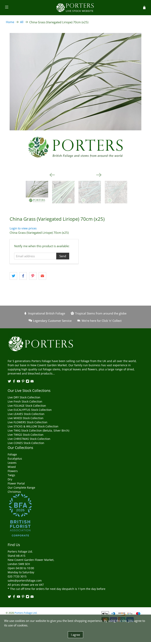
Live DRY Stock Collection (24, 397)
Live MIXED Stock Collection (25, 418)
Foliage (12, 454)
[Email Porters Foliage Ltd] (32, 382)
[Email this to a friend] (42, 276)
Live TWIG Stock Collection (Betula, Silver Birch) (38, 430)
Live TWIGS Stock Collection (25, 434)
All (21, 22)
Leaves (12, 463)
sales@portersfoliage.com (25, 580)
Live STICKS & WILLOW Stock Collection (33, 426)
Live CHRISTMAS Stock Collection (29, 439)
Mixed (12, 467)
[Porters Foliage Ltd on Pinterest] (23, 382)
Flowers (13, 471)
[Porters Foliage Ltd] (75, 7)
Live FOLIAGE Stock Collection (27, 405)
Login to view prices (23, 228)
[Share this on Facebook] (23, 276)
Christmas (14, 492)
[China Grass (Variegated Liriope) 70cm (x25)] (75, 99)
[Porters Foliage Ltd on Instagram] (27, 382)
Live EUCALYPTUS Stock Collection (30, 410)
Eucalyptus (15, 458)
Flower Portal (16, 483)
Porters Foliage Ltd (26, 613)
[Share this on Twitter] (13, 276)
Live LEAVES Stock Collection (26, 414)
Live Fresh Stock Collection (25, 401)
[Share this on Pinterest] (33, 276)
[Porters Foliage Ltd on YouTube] (18, 382)
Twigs (11, 475)
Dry (10, 479)
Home (10, 22)
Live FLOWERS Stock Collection (27, 422)
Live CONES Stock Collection (26, 443)
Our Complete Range (21, 487)
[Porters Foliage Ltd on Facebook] (14, 382)
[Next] (99, 175)
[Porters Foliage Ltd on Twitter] (9, 382)
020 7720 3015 (17, 576)
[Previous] (52, 175)
